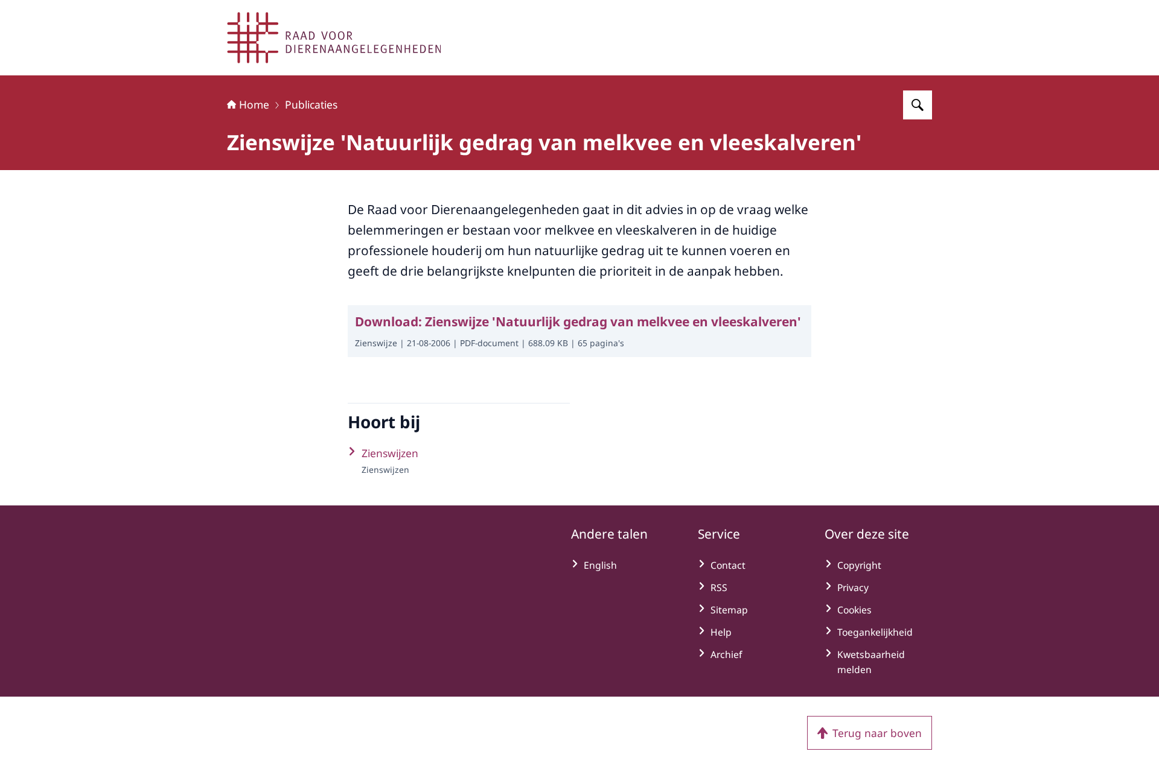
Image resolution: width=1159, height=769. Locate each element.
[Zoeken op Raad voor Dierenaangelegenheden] (917, 104)
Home (254, 104)
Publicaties (311, 104)
